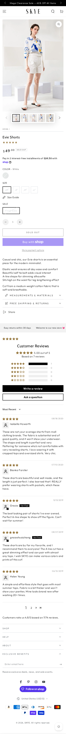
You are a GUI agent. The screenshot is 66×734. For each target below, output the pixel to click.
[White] (6, 175)
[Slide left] (5, 3)
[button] (52, 11)
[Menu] (4, 11)
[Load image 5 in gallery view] (50, 118)
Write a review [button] (32, 388)
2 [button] (31, 607)
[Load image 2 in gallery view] (24, 118)
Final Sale (11, 210)
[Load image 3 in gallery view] (33, 118)
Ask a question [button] (33, 397)
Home (5, 129)
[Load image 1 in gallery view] (16, 118)
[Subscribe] (61, 664)
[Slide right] (60, 3)
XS (6, 189)
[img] (10, 419)
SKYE (27, 722)
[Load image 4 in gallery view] (41, 118)
